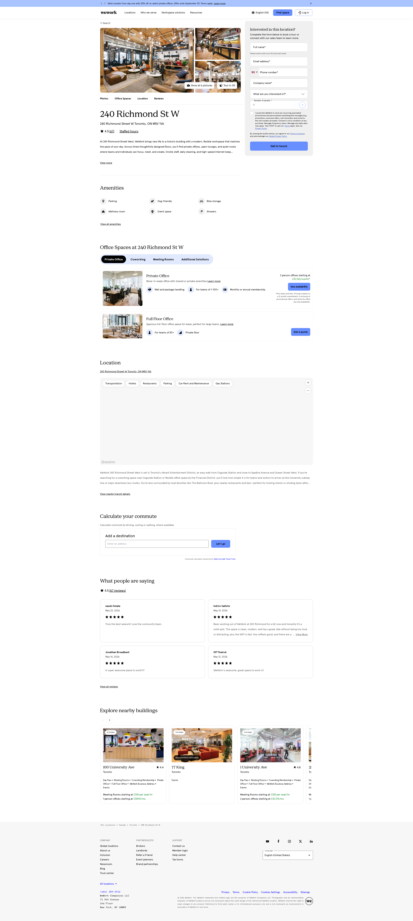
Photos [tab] (104, 98)
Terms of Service (297, 134)
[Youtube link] (267, 841)
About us (105, 850)
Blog (102, 868)
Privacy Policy (261, 129)
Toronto (133, 825)
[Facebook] (278, 841)
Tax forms (177, 859)
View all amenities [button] (110, 224)
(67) (111, 131)
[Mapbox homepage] (108, 462)
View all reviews (109, 686)
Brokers (140, 846)
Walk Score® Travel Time (225, 559)
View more (106, 163)
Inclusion (105, 855)
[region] (206, 421)
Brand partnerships (147, 864)
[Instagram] (289, 841)
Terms (287, 126)
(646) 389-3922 (110, 891)
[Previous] (101, 3)
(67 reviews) (117, 590)
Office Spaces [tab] (123, 98)
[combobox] (254, 72)
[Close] (311, 3)
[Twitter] (300, 841)
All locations (108, 825)
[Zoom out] (308, 390)
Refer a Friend (144, 855)
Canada (122, 825)
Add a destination (120, 536)
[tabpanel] (170, 60)
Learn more (220, 3)
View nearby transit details (115, 494)
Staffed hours (129, 131)
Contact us (178, 846)
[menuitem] (130, 12)
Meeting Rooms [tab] (163, 259)
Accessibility (290, 892)
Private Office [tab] (114, 259)
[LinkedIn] (311, 841)
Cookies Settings (270, 892)
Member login (180, 850)
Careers (104, 859)
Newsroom (106, 864)
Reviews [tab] (159, 98)
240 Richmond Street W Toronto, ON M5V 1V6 (125, 371)
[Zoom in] (308, 382)
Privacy (225, 892)
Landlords (141, 850)
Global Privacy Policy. (278, 136)
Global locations (109, 846)
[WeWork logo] (109, 12)
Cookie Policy (250, 892)
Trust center (107, 873)
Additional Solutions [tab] (195, 259)
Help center (179, 855)
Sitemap (305, 892)
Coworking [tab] (138, 259)
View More (302, 634)
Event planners (144, 859)
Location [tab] (142, 98)
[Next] (104, 3)
